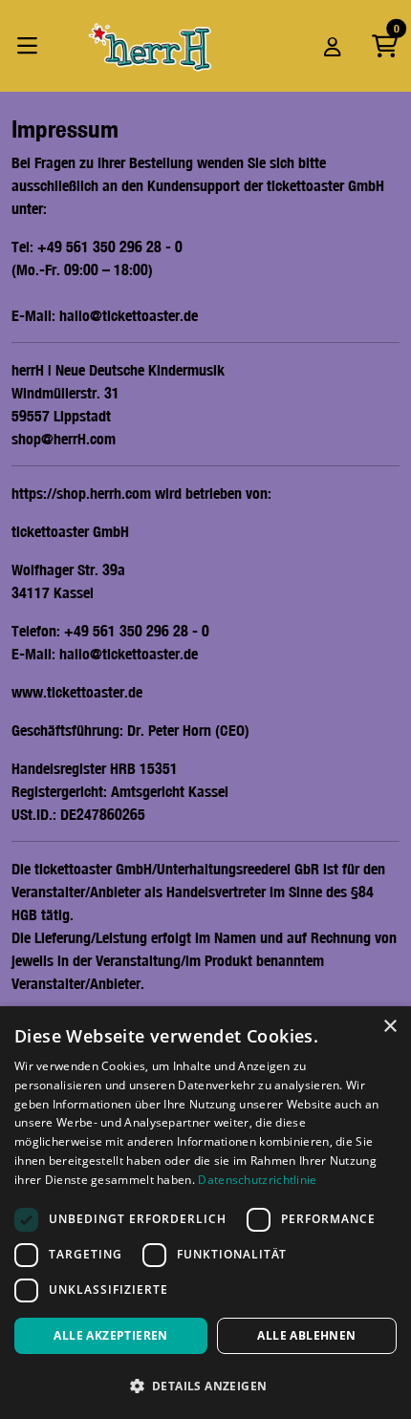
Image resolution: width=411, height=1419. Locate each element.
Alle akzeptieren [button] (110, 1335)
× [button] (389, 1027)
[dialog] (205, 1212)
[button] (205, 1385)
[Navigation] (32, 46)
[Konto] (332, 46)
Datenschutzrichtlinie (257, 1180)
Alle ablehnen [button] (306, 1335)
